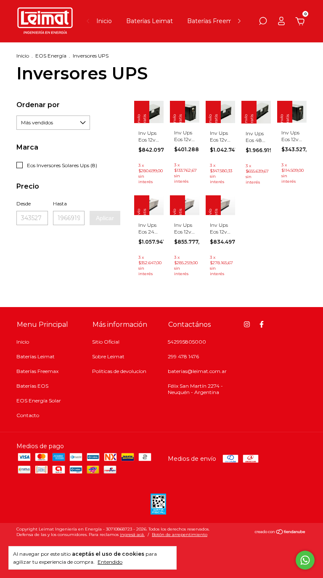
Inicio (104, 21)
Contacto (27, 415)
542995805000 (187, 342)
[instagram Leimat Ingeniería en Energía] (247, 324)
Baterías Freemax (213, 21)
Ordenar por (38, 105)
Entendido (110, 562)
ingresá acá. (132, 534)
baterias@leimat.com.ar (197, 371)
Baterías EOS (32, 386)
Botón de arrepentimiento (179, 534)
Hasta (60, 203)
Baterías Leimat (149, 21)
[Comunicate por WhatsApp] (305, 560)
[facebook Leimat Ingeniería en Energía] (261, 324)
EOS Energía (50, 56)
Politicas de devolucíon (119, 371)
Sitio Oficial (105, 342)
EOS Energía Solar (38, 400)
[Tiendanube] (280, 532)
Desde (23, 203)
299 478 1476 (183, 356)
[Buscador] (263, 22)
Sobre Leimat (108, 356)
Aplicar (105, 218)
